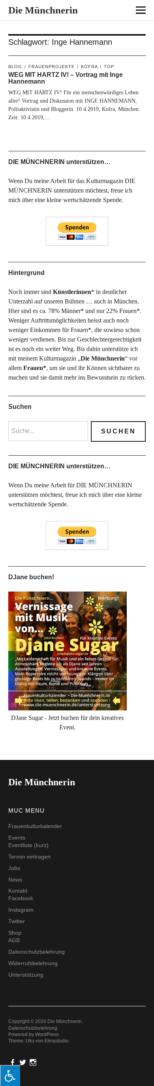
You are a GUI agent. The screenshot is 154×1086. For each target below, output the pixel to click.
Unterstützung (25, 974)
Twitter (16, 921)
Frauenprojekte (51, 66)
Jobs (14, 868)
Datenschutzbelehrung (36, 952)
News (15, 879)
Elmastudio (57, 1041)
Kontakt (17, 891)
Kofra (89, 66)
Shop (14, 932)
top (109, 66)
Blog (15, 66)
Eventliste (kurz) (28, 845)
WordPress (47, 1034)
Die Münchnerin (43, 10)
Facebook (20, 898)
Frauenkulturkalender (35, 826)
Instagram (21, 910)
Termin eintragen (29, 856)
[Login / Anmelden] (119, 11)
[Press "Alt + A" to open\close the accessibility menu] (10, 1075)
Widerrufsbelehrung (33, 963)
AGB (14, 940)
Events (16, 837)
